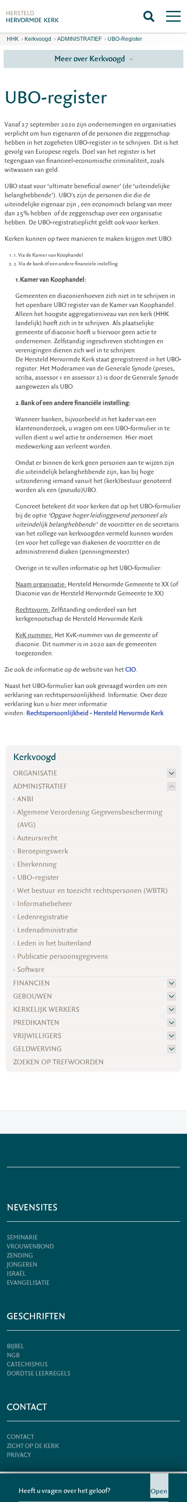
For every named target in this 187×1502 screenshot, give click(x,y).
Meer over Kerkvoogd (90, 58)
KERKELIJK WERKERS (46, 1009)
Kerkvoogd (38, 39)
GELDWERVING (37, 1048)
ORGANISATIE (35, 773)
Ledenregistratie (42, 917)
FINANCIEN (31, 983)
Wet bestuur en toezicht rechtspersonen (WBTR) (92, 890)
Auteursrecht (37, 838)
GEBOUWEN (32, 996)
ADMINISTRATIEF (79, 39)
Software (30, 969)
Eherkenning (37, 864)
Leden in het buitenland (54, 943)
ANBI (25, 799)
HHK (13, 39)
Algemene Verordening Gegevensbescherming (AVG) (89, 818)
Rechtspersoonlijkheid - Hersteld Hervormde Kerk (94, 713)
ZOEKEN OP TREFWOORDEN (58, 1062)
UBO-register (125, 39)
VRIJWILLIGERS (37, 1035)
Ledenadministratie (47, 930)
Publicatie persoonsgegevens (62, 956)
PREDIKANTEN (36, 1022)
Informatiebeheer (44, 903)
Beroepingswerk (42, 851)
